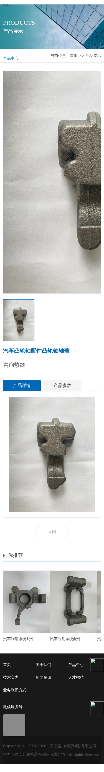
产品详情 (22, 385)
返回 (52, 532)
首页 (74, 56)
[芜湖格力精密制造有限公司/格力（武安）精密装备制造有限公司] (6, 5)
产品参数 (62, 385)
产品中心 (11, 58)
